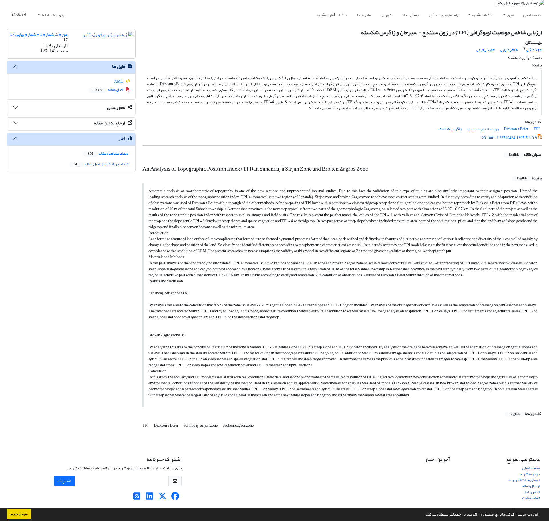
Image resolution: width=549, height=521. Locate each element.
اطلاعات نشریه (482, 15)
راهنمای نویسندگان (443, 15)
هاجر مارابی (509, 49)
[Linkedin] (150, 498)
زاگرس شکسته (450, 129)
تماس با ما (364, 15)
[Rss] (137, 498)
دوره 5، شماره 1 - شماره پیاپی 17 (39, 34)
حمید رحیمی (485, 49)
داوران (387, 15)
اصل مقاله (108, 89)
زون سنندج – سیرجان (483, 129)
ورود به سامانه (52, 15)
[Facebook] (175, 498)
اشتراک (64, 481)
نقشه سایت (531, 498)
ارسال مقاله (410, 15)
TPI (537, 129)
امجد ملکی (534, 49)
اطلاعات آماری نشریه (331, 15)
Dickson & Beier (516, 129)
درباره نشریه (530, 474)
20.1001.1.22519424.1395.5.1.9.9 (509, 138)
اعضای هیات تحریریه (524, 480)
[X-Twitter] (162, 498)
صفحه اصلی (532, 15)
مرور (510, 15)
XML (119, 81)
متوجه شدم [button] (19, 514)
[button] (423, 515)
